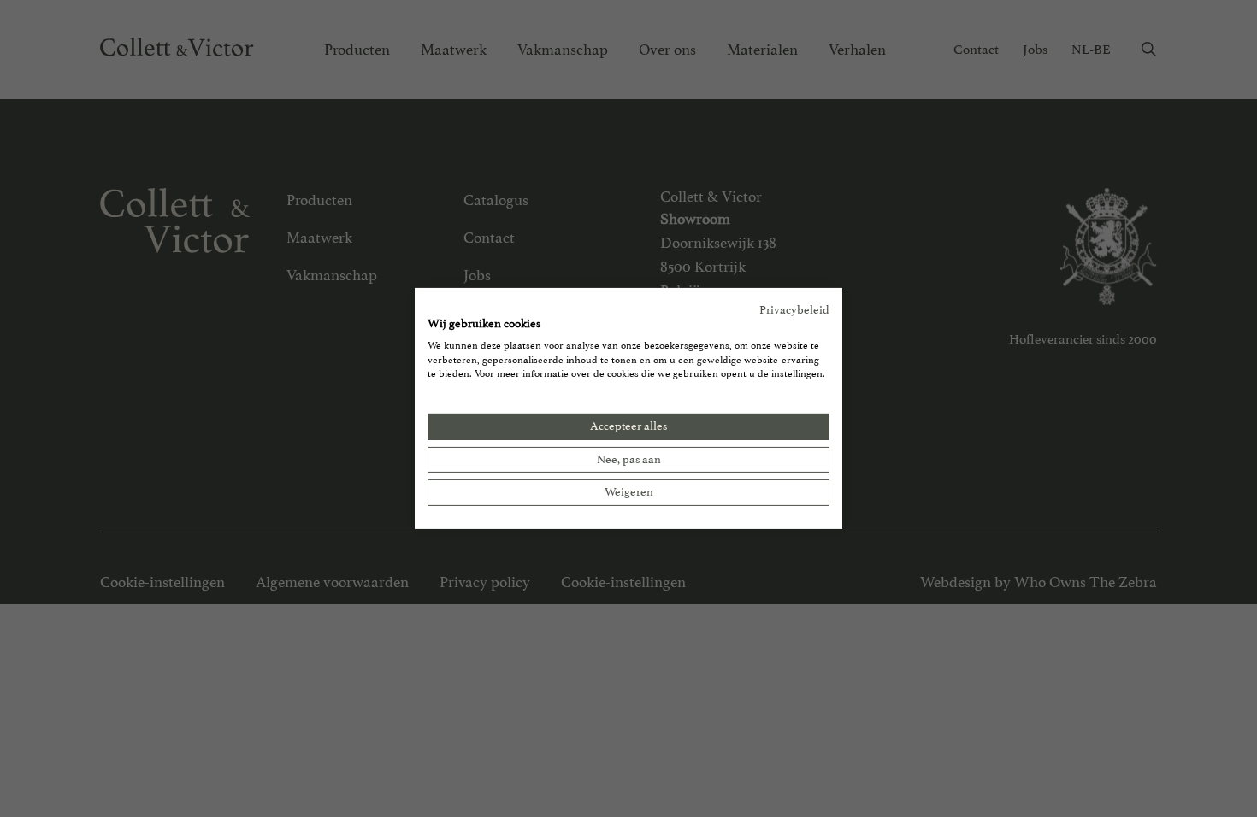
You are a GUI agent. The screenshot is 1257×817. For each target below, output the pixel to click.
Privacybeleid (794, 309)
